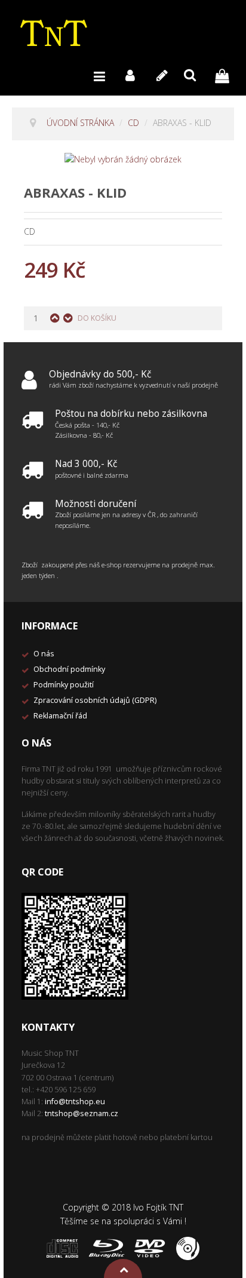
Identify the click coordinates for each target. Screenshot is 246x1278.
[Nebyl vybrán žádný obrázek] (123, 158)
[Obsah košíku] (225, 75)
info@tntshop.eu (75, 1101)
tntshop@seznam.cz (81, 1113)
